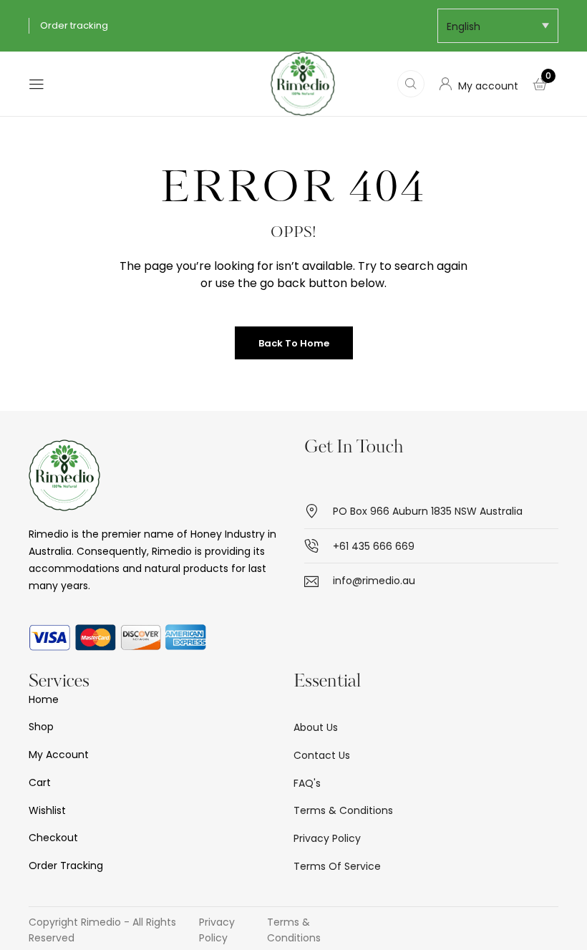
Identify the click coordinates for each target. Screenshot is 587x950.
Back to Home (293, 343)
